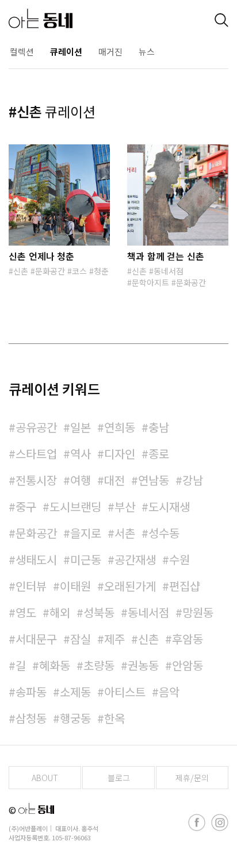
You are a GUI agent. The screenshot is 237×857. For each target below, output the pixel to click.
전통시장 (36, 480)
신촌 (20, 271)
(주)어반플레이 (28, 828)
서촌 (124, 533)
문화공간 (50, 271)
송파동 (31, 691)
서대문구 (36, 638)
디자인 (119, 453)
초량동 (98, 665)
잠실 (80, 638)
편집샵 (184, 585)
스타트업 (36, 453)
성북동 (98, 612)
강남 (192, 480)
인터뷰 (31, 585)
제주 (114, 638)
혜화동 (54, 665)
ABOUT (45, 777)
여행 (80, 480)
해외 (59, 612)
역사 (80, 453)
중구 (26, 506)
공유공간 (36, 427)
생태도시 (36, 559)
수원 (179, 559)
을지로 (85, 533)
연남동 (153, 480)
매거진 (110, 51)
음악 (169, 691)
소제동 (75, 691)
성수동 (163, 533)
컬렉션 (22, 51)
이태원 (75, 585)
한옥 (114, 718)
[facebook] (196, 822)
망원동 (197, 612)
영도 (26, 612)
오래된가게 (130, 585)
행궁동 (75, 718)
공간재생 (135, 559)
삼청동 (31, 718)
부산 (124, 506)
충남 (158, 427)
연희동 (119, 427)
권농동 (143, 665)
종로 (158, 453)
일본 (80, 427)
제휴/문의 (192, 777)
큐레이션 (66, 51)
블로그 (119, 777)
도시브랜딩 (75, 506)
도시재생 (169, 506)
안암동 (187, 665)
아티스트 (125, 691)
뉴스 (147, 51)
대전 (114, 480)
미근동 (85, 559)
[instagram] (219, 822)
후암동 (187, 638)
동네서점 (169, 271)
